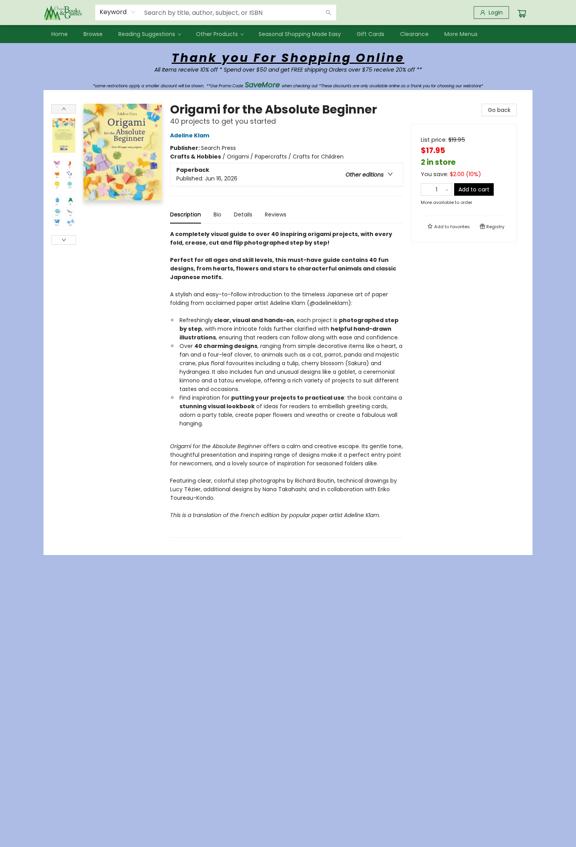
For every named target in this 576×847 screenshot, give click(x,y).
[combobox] (117, 12)
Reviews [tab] (275, 214)
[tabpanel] (286, 384)
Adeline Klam (189, 135)
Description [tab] (185, 214)
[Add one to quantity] (447, 189)
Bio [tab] (217, 214)
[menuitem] (59, 34)
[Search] (328, 12)
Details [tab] (243, 214)
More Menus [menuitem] (461, 34)
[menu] (288, 34)
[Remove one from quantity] (426, 189)
